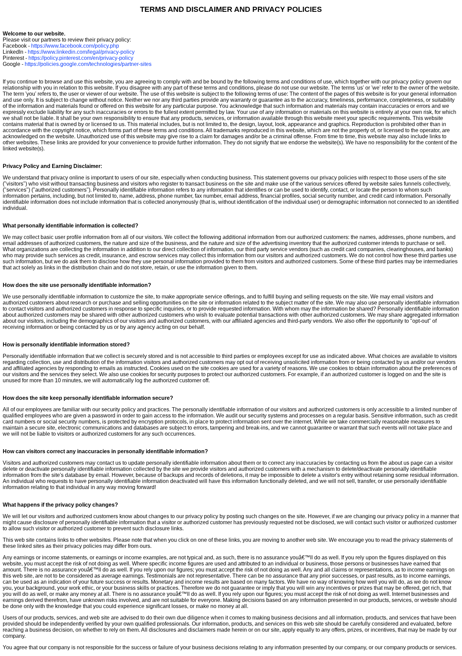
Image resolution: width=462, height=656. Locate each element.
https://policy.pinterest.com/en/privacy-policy (80, 58)
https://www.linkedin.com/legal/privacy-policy (81, 52)
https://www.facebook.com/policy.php (75, 46)
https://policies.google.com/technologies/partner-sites (88, 64)
